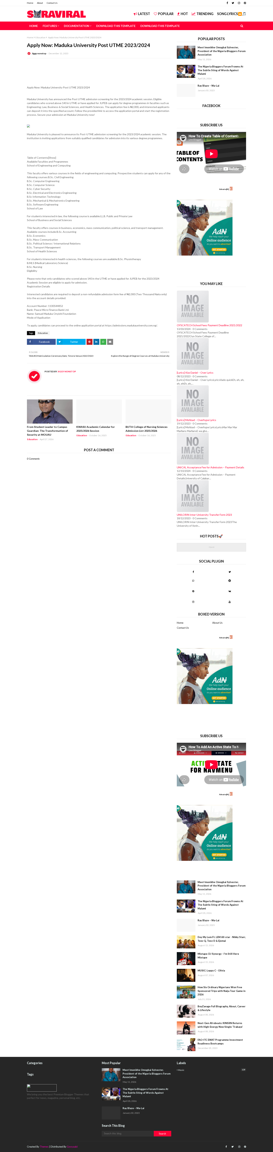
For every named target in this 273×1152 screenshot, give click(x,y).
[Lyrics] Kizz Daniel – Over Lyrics (195, 372)
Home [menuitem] (33, 25)
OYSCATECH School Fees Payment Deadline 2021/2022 (209, 325)
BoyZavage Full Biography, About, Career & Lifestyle (222, 1008)
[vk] (229, 591)
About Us (217, 622)
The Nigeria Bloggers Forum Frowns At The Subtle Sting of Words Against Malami (220, 70)
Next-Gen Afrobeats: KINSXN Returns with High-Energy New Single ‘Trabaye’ (220, 1025)
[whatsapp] (193, 580)
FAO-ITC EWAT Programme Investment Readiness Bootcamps (220, 1041)
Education (40, 37)
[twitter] (233, 3)
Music (211, 1069)
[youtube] (229, 601)
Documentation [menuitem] (76, 25)
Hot (184, 14)
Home (30, 2)
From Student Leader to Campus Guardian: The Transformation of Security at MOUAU (47, 430)
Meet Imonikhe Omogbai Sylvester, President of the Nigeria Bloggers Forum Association (222, 51)
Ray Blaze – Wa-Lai (208, 85)
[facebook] (227, 3)
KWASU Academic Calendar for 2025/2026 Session (95, 428)
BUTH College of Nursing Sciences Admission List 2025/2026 (147, 428)
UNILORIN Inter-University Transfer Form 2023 (204, 514)
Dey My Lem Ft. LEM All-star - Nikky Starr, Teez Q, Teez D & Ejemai (222, 939)
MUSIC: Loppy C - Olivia (211, 970)
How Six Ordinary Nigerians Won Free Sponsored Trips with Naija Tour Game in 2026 (222, 991)
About (40, 2)
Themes (44, 1146)
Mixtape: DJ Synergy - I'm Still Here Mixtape (218, 955)
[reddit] (229, 580)
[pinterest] (244, 3)
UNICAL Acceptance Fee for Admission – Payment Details (210, 467)
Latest (144, 14)
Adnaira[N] (224, 189)
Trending (204, 14)
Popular (165, 14)
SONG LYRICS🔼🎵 (231, 14)
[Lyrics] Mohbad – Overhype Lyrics (196, 420)
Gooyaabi (72, 1146)
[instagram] (239, 3)
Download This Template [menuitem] (116, 25)
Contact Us (52, 2)
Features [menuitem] (50, 25)
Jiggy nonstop (39, 53)
